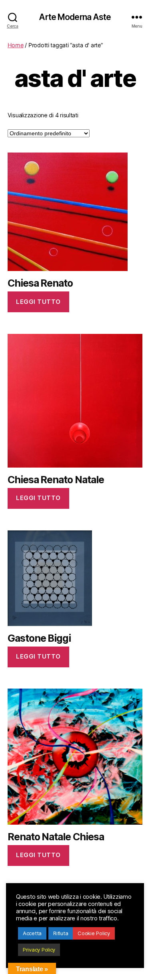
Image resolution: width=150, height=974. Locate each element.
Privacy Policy (39, 949)
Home (16, 45)
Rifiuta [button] (60, 933)
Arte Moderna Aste (75, 17)
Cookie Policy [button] (94, 933)
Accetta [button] (32, 933)
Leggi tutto (38, 301)
